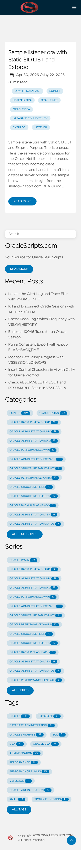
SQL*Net (55, 91)
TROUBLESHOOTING (50, 799)
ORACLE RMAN (52, 413)
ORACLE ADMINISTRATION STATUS (34, 524)
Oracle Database (27, 91)
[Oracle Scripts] (35, 7)
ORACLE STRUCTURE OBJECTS (32, 496)
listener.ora (22, 100)
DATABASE (48, 716)
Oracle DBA (21, 109)
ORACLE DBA (44, 744)
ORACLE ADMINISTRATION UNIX (33, 431)
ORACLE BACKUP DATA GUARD (32, 422)
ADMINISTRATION (24, 753)
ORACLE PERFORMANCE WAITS (33, 478)
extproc (19, 127)
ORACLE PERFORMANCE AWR (32, 450)
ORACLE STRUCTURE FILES (30, 487)
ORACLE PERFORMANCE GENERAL (34, 680)
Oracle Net (49, 100)
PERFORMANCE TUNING (28, 771)
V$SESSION (19, 781)
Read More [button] (19, 269)
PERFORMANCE (23, 762)
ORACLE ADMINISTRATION (29, 790)
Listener (41, 127)
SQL (58, 734)
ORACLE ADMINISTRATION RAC (32, 440)
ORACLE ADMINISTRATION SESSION (35, 459)
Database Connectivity (30, 118)
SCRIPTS (19, 413)
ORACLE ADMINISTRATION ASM (32, 514)
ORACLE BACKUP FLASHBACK (31, 505)
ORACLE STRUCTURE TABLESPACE (34, 468)
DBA (15, 744)
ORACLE (18, 716)
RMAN (16, 799)
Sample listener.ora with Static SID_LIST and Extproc (37, 60)
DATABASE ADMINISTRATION (31, 725)
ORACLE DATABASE (25, 734)
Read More (22, 201)
